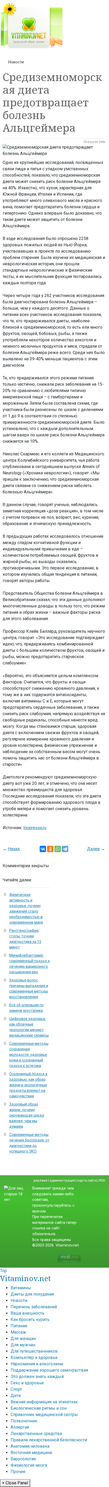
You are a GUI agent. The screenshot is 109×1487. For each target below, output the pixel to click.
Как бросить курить (30, 1319)
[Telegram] (65, 849)
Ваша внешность (27, 1313)
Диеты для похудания (32, 1294)
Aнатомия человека (30, 1446)
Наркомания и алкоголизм (37, 1363)
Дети (16, 1395)
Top (3, 1270)
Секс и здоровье (27, 1382)
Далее (93, 848)
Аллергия (20, 1427)
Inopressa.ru (34, 827)
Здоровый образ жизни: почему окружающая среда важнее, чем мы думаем (26, 1115)
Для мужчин (23, 1344)
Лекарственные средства (36, 1433)
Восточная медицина (31, 1452)
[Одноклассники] (50, 849)
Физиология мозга (29, 1465)
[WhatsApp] (57, 849)
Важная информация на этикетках (44, 1401)
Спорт (16, 1389)
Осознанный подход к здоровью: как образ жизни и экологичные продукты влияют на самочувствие (28, 1085)
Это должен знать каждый (37, 1376)
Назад (14, 848)
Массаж (18, 1332)
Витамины (21, 1287)
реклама (40, 1180)
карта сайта (87, 1180)
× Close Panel (15, 1482)
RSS (102, 1180)
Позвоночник (24, 1420)
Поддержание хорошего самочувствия (49, 1370)
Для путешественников (34, 1351)
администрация (62, 1180)
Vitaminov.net (25, 1278)
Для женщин (23, 1338)
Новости (16, 62)
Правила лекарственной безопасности (49, 1439)
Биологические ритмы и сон (39, 1408)
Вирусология (23, 1458)
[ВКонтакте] (43, 849)
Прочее (18, 1471)
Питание (19, 1325)
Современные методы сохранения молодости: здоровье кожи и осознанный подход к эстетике (28, 1054)
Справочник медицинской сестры (44, 1414)
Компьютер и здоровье (34, 1357)
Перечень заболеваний (34, 1306)
